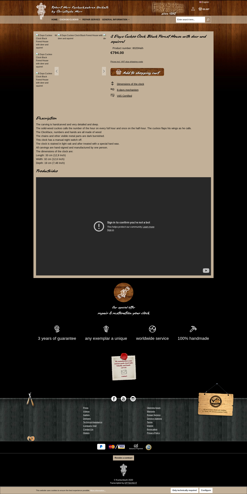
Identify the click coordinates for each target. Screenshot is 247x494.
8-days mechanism (128, 89)
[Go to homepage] (41, 11)
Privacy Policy (153, 433)
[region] (70, 71)
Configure (206, 490)
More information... (98, 490)
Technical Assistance (92, 422)
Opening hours (153, 408)
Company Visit (89, 426)
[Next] (104, 71)
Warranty (151, 411)
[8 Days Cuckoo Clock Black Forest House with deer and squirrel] (80, 71)
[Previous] (57, 71)
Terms (149, 422)
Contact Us (88, 429)
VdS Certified (124, 95)
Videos (86, 411)
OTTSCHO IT (131, 483)
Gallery (86, 415)
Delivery (87, 419)
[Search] (208, 20)
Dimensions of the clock (130, 84)
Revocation (152, 429)
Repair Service (154, 415)
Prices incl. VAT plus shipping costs (127, 62)
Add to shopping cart (140, 73)
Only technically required (184, 490)
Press (85, 408)
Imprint (150, 426)
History (86, 433)
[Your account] (193, 9)
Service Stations (154, 419)
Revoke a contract (123, 458)
